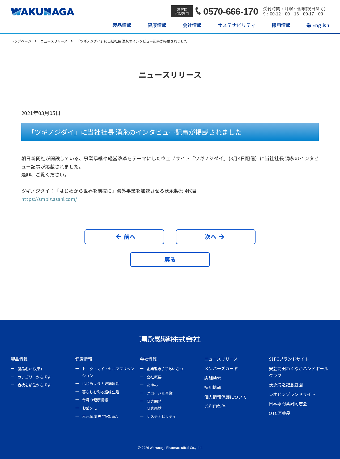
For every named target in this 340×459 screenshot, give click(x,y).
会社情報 (192, 25)
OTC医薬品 (279, 413)
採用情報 (281, 25)
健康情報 (157, 25)
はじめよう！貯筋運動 (100, 383)
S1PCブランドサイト (289, 359)
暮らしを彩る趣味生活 (100, 391)
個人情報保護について (225, 397)
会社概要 (154, 377)
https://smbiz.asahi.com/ (49, 198)
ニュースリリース (221, 359)
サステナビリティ (237, 25)
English (320, 25)
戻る (170, 259)
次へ (210, 236)
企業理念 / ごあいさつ (165, 368)
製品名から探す (31, 368)
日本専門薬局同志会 (288, 403)
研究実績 (154, 408)
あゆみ (152, 385)
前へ (129, 236)
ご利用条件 (215, 406)
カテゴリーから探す (34, 377)
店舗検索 (212, 378)
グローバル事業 (160, 393)
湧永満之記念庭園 (286, 384)
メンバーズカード (221, 368)
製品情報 (121, 25)
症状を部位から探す (34, 385)
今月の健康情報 (95, 399)
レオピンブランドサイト (292, 394)
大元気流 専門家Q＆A (100, 416)
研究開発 (154, 401)
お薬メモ (89, 408)
